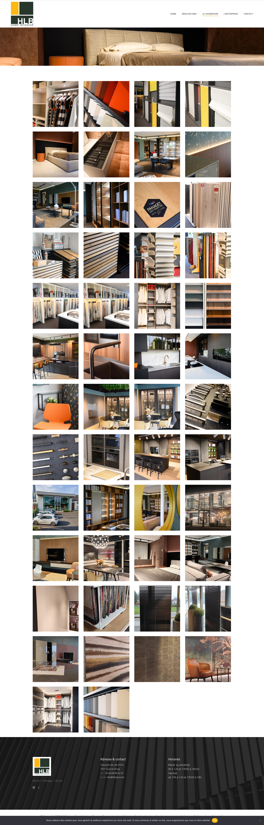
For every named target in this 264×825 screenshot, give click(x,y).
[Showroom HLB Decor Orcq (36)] (208, 407)
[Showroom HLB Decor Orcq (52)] (208, 205)
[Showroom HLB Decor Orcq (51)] (56, 255)
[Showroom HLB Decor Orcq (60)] (208, 104)
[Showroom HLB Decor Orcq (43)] (56, 356)
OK (214, 820)
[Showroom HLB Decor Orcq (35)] (56, 457)
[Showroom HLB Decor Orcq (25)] (157, 558)
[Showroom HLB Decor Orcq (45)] (157, 306)
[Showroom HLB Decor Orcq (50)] (107, 255)
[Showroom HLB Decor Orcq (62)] (56, 104)
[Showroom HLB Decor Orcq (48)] (208, 255)
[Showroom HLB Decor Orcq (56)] (208, 154)
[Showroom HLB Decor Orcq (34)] (107, 457)
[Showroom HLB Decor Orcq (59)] (56, 154)
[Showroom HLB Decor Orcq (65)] (56, 709)
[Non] (260, 820)
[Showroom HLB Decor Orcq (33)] (157, 457)
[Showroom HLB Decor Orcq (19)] (56, 659)
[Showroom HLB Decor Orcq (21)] (157, 609)
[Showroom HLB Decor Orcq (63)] (107, 104)
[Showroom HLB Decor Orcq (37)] (157, 407)
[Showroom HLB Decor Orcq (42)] (107, 356)
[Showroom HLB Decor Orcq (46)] (107, 306)
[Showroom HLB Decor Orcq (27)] (56, 558)
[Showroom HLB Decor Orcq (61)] (157, 104)
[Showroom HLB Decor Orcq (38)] (107, 407)
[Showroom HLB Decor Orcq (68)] (157, 659)
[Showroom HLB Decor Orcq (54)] (107, 205)
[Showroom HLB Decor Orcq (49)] (157, 255)
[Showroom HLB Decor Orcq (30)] (107, 508)
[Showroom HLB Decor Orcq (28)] (208, 508)
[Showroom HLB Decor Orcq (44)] (208, 306)
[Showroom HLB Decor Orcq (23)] (56, 609)
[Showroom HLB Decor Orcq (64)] (107, 709)
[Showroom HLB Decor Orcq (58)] (107, 154)
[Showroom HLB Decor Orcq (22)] (107, 609)
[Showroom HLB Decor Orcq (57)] (157, 154)
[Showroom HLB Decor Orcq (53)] (157, 205)
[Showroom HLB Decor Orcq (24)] (208, 558)
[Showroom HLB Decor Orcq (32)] (208, 457)
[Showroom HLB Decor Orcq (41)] (157, 356)
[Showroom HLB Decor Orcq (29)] (157, 508)
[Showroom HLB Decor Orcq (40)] (208, 356)
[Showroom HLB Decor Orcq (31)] (56, 508)
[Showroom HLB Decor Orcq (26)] (107, 558)
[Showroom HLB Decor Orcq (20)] (208, 609)
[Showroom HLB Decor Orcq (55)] (56, 205)
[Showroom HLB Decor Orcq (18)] (107, 659)
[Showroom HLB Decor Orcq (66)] (208, 659)
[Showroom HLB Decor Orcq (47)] (56, 306)
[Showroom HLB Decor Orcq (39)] (56, 407)
